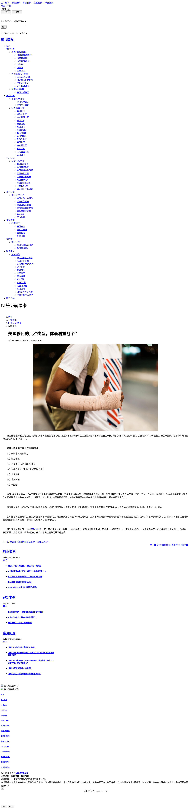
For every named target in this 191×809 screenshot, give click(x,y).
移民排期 (27, 3)
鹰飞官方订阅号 (11, 689)
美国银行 (10, 239)
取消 (6, 12)
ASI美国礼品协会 (24, 258)
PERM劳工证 (23, 83)
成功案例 (9, 597)
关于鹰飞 (5, 3)
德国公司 (21, 142)
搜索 (3, 27)
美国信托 (21, 270)
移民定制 (16, 3)
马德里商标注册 (24, 177)
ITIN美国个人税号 (25, 295)
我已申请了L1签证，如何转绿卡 (20, 623)
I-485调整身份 (23, 86)
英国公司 (21, 127)
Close (4, 807)
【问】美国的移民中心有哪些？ (20, 668)
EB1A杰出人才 (23, 77)
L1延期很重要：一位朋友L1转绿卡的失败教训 (25, 612)
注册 (9, 6)
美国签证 (21, 226)
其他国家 (21, 236)
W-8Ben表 (21, 282)
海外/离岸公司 (17, 108)
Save (11, 807)
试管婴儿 (21, 279)
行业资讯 (49, 3)
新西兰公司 (22, 139)
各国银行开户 (23, 248)
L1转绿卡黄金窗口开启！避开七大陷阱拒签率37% (27, 571)
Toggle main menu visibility (15, 33)
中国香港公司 (23, 102)
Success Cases (9, 603)
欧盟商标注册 (23, 173)
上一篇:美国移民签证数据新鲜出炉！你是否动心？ (26, 542)
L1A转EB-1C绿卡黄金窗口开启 (20, 582)
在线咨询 (38, 3)
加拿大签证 (22, 230)
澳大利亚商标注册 (25, 189)
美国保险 (21, 289)
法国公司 (21, 155)
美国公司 (21, 111)
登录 (3, 6)
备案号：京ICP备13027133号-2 (60, 779)
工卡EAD (21, 71)
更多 (5, 560)
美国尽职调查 (23, 261)
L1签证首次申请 (24, 55)
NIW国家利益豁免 (25, 80)
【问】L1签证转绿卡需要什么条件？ (22, 647)
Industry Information (11, 557)
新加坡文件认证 (24, 205)
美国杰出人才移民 (19, 74)
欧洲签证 (21, 233)
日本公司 (21, 148)
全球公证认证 (17, 195)
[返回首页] (3, 17)
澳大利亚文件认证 (25, 208)
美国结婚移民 (17, 89)
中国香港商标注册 (25, 170)
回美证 (20, 67)
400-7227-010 (22, 773)
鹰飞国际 (7, 39)
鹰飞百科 (10, 298)
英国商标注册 (23, 180)
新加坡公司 (22, 130)
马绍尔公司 (22, 136)
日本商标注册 (23, 186)
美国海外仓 (22, 286)
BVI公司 (20, 120)
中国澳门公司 (23, 105)
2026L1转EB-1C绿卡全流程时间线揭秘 (22, 587)
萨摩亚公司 (22, 145)
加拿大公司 (22, 114)
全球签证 (10, 220)
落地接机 (21, 276)
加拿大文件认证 (24, 211)
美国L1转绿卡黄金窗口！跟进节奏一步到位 (24, 566)
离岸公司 (10, 96)
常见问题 (9, 633)
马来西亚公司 (23, 152)
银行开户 (15, 242)
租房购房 (21, 273)
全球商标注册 (17, 161)
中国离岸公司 (17, 99)
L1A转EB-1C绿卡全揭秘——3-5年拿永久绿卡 (25, 577)
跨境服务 (10, 251)
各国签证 (15, 223)
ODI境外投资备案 (25, 292)
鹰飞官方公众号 (11, 686)
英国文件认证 (23, 201)
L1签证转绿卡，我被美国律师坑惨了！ (22, 617)
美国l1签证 (35, 529)
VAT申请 (21, 267)
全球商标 (10, 158)
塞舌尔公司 (22, 133)
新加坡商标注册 (24, 183)
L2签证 (20, 64)
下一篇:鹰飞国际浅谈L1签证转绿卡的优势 (169, 545)
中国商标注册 (23, 167)
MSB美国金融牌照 (25, 264)
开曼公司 (21, 124)
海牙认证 (10, 192)
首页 (8, 46)
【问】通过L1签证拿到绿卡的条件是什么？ (24, 674)
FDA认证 (21, 217)
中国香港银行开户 (25, 245)
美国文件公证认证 (25, 198)
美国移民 (10, 49)
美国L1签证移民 (18, 52)
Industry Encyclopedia (12, 639)
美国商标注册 (23, 164)
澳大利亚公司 (23, 117)
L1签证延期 (22, 58)
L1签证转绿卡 (23, 61)
